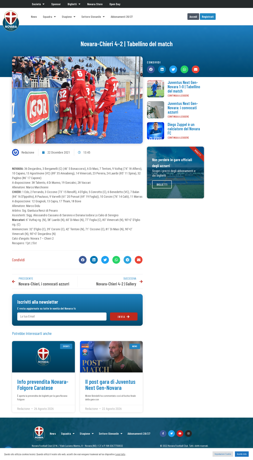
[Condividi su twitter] (105, 260)
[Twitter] (171, 433)
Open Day (114, 4)
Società (36, 4)
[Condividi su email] (139, 260)
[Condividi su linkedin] (94, 260)
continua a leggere (178, 95)
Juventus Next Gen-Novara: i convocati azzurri (183, 107)
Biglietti (72, 4)
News (34, 16)
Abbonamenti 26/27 (122, 16)
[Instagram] (188, 433)
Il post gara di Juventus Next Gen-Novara (110, 384)
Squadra (47, 16)
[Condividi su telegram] (127, 260)
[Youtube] (180, 433)
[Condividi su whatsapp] (116, 260)
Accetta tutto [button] (242, 454)
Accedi (193, 16)
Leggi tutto (120, 454)
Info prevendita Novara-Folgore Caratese (42, 384)
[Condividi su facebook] (83, 260)
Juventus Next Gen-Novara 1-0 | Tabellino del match (184, 86)
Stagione (67, 16)
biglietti (162, 184)
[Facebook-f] (163, 433)
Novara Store (95, 4)
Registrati (208, 16)
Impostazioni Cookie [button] (223, 454)
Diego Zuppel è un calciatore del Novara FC (184, 128)
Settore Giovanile (91, 16)
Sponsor (56, 4)
